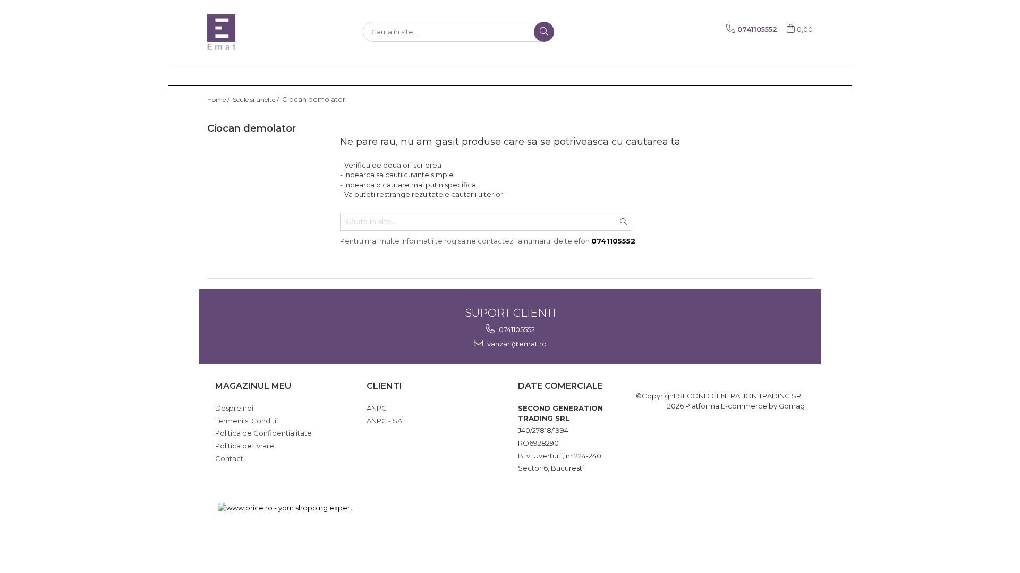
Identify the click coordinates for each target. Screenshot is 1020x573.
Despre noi (234, 408)
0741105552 (516, 329)
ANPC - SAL (386, 420)
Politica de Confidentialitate (263, 433)
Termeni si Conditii (246, 420)
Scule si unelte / (256, 99)
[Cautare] (544, 32)
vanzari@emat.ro (516, 344)
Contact (229, 458)
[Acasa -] (260, 31)
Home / (219, 99)
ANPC (377, 408)
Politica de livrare (244, 445)
